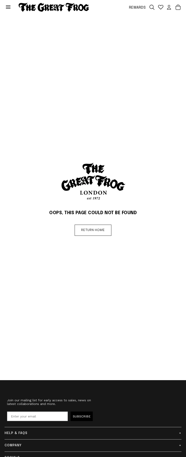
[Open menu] (9, 7)
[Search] (152, 7)
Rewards (137, 8)
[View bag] (178, 7)
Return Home (93, 230)
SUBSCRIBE (82, 416)
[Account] (169, 7)
